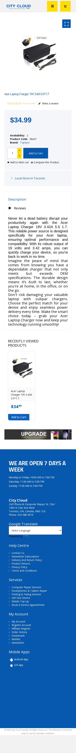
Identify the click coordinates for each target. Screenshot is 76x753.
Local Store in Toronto (29, 178)
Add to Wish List (19, 162)
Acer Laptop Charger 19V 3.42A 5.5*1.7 (21, 394)
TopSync (25, 142)
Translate (35, 536)
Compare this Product (46, 162)
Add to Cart (36, 153)
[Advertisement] (33, 697)
